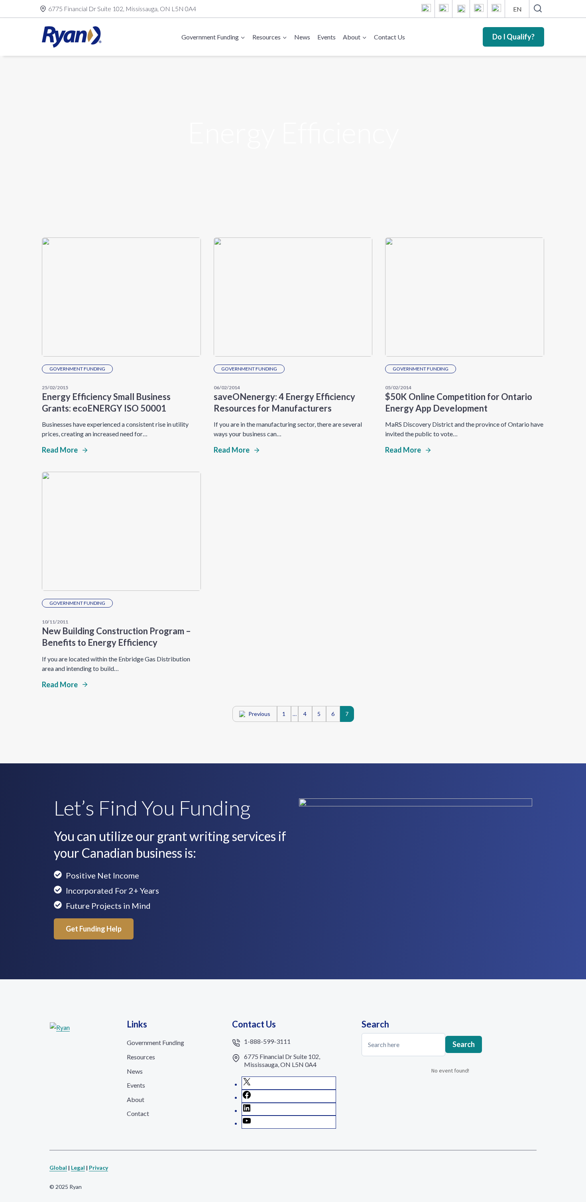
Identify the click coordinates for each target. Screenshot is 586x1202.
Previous (259, 713)
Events (326, 37)
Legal (78, 1167)
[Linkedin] (461, 9)
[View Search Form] (537, 9)
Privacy (98, 1167)
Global (58, 1167)
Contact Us (389, 37)
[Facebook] (443, 9)
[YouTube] (479, 9)
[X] (426, 9)
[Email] (496, 9)
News (302, 37)
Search (463, 1044)
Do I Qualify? (513, 36)
